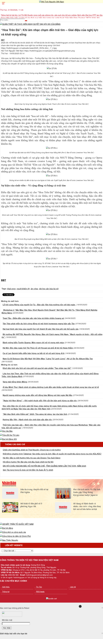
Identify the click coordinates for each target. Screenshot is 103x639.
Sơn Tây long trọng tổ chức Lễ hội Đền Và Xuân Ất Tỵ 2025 (28, 470)
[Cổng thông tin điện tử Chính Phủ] (15, 536)
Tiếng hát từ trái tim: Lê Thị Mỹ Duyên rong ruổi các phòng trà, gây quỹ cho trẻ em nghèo (39, 15)
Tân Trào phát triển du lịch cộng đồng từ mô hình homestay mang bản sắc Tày (39, 323)
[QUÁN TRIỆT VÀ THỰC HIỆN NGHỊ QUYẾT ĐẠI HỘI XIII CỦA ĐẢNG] (30, 24)
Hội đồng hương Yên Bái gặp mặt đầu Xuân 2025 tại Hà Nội (28, 461)
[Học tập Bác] (6, 431)
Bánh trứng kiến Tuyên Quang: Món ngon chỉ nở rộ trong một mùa (33, 342)
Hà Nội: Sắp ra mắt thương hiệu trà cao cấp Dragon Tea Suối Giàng (31, 457)
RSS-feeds (40, 591)
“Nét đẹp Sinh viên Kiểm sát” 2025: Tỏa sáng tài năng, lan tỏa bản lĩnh (35, 414)
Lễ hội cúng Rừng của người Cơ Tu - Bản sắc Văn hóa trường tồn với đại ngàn (39, 304)
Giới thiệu (6, 587)
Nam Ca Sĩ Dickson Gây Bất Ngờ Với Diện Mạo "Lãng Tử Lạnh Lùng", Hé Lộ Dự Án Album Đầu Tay (48, 358)
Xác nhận (6, 628)
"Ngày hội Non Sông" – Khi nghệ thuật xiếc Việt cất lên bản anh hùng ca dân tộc (40, 400)
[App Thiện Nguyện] (9, 540)
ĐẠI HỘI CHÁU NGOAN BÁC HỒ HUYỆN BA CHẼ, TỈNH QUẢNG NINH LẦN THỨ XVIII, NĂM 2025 (44, 465)
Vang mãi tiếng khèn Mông (15, 381)
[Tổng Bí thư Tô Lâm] (9, 435)
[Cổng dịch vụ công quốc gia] (13, 532)
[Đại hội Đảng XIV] (8, 439)
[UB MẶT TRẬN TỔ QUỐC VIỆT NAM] (17, 524)
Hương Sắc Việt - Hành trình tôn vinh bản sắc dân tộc (27, 419)
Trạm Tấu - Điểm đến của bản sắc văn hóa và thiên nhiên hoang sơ (33, 318)
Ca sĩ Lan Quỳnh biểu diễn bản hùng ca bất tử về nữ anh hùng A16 (33, 353)
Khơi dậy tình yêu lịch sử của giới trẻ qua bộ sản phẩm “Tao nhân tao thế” (37, 368)
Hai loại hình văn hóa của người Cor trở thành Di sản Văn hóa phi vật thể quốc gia (40, 329)
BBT (3, 40)
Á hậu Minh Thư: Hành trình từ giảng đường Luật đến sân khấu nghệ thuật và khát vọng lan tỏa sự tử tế (51, 387)
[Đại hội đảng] (6, 528)
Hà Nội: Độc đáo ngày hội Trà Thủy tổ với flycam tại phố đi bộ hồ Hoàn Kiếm (38, 348)
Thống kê (5, 591)
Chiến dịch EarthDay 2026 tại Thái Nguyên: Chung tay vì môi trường (32, 449)
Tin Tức (39, 587)
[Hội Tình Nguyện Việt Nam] (51, 1)
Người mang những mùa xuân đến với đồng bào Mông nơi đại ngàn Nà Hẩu (37, 395)
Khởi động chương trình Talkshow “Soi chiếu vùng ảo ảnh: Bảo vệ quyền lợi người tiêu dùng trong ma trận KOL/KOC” (52, 453)
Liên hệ (73, 587)
